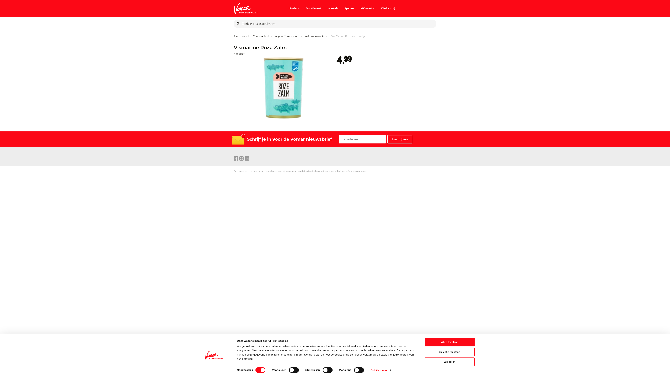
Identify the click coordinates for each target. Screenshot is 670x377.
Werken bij (388, 8)
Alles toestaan (449, 342)
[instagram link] (241, 159)
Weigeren (449, 361)
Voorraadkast (261, 35)
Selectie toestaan (449, 351)
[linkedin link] (247, 159)
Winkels (333, 8)
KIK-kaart (366, 8)
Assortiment (313, 8)
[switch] (294, 370)
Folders (294, 8)
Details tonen (378, 370)
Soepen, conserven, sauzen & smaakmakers (300, 35)
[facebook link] (236, 159)
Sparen (349, 8)
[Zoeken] (237, 23)
